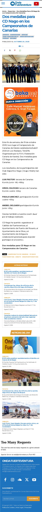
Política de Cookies (8, 507)
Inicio (4, 11)
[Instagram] (12, 480)
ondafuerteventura (30, 257)
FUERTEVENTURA (15, 35)
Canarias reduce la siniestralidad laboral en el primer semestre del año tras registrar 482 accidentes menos (20, 317)
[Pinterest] (15, 50)
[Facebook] (4, 50)
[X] (9, 50)
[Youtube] (34, 480)
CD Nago (32, 254)
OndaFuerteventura (26, 36)
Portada (6, 38)
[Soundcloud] (20, 480)
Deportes (11, 11)
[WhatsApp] (20, 50)
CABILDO (7, 269)
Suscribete (33, 498)
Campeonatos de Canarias (18, 254)
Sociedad (13, 38)
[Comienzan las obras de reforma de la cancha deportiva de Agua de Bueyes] (21, 377)
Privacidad (28, 507)
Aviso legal (19, 507)
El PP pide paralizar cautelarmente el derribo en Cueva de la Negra (18, 272)
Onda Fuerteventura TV (10, 36)
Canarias (7, 283)
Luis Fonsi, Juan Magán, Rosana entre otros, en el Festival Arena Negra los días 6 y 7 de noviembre (21, 301)
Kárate (18, 257)
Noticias (24, 35)
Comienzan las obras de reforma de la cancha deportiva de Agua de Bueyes (18, 286)
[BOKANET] (21, 111)
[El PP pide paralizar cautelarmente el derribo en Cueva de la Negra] (21, 345)
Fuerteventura (8, 257)
